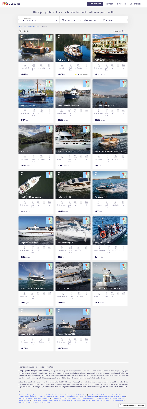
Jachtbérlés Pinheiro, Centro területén (52, 397)
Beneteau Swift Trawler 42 (69, 105)
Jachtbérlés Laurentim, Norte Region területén (94, 398)
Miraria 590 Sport (65, 242)
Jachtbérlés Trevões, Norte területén (111, 397)
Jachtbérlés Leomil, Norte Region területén (34, 398)
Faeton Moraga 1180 (66, 334)
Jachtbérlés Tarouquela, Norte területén (45, 400)
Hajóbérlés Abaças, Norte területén (31, 395)
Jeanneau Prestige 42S (104, 105)
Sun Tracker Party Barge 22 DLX (108, 151)
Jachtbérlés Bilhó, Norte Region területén (82, 397)
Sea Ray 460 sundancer (30, 197)
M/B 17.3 (24, 60)
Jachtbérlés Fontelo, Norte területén (101, 395)
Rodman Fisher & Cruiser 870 (107, 288)
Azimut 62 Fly (26, 151)
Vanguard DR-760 (102, 242)
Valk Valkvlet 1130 (28, 105)
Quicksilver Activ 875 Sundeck (33, 288)
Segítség (109, 4)
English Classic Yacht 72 (30, 242)
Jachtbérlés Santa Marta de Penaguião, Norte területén (66, 395)
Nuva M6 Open (27, 334)
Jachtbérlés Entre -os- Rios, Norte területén (34, 402)
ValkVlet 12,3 (99, 60)
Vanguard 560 (64, 288)
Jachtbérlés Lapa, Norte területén (63, 398)
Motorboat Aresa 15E (67, 151)
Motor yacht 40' (64, 197)
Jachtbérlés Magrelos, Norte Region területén (78, 400)
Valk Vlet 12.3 (63, 60)
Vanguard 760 (100, 197)
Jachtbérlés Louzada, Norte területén (110, 400)
